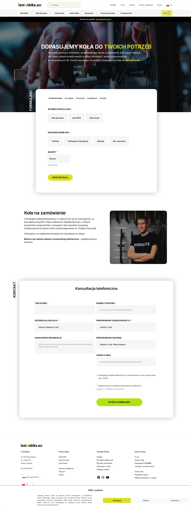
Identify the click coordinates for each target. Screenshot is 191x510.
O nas (122, 5)
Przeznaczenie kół (59, 132)
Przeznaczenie (55, 98)
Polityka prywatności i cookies (146, 478)
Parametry (80, 98)
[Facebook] (99, 477)
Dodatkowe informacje (48, 338)
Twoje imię (41, 303)
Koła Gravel (63, 463)
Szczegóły (69, 98)
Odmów (146, 500)
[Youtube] (107, 477)
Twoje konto (139, 472)
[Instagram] (103, 477)
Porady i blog (139, 460)
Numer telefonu (106, 303)
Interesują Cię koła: (47, 320)
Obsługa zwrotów (103, 469)
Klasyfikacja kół (143, 463)
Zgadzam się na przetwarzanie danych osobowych (119, 386)
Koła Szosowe (64, 460)
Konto (159, 5)
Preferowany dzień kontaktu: (114, 320)
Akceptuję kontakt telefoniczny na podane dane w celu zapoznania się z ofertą (126, 376)
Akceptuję (117, 500)
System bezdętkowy (66, 468)
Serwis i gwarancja (146, 5)
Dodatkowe (92, 98)
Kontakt (113, 5)
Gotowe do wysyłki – (95, 19)
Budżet (53, 152)
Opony (61, 475)
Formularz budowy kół (105, 460)
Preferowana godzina (109, 338)
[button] (188, 490)
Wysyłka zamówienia (104, 463)
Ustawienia (174, 500)
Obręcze (62, 472)
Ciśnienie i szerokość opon (144, 466)
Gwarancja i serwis (104, 466)
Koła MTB (62, 457)
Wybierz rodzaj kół (60, 109)
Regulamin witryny (141, 475)
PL (171, 5)
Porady (132, 5)
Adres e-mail (103, 355)
